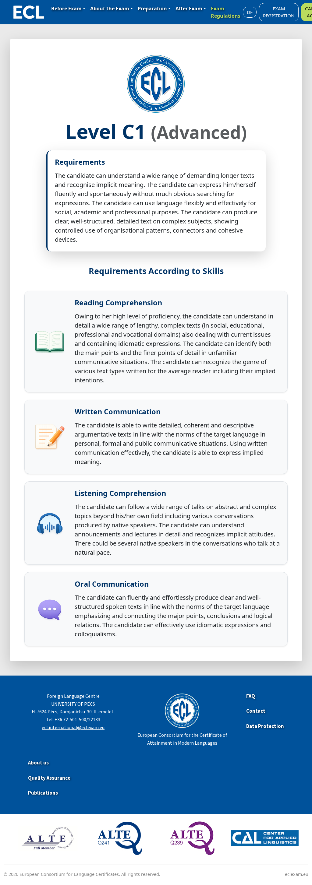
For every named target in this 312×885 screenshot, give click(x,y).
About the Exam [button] (109, 8)
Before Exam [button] (66, 8)
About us (38, 763)
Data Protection (265, 726)
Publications (43, 793)
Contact (255, 711)
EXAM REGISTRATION (279, 12)
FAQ (250, 696)
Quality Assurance (49, 778)
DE (250, 12)
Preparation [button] (152, 8)
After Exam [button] (189, 8)
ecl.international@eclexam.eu (73, 727)
